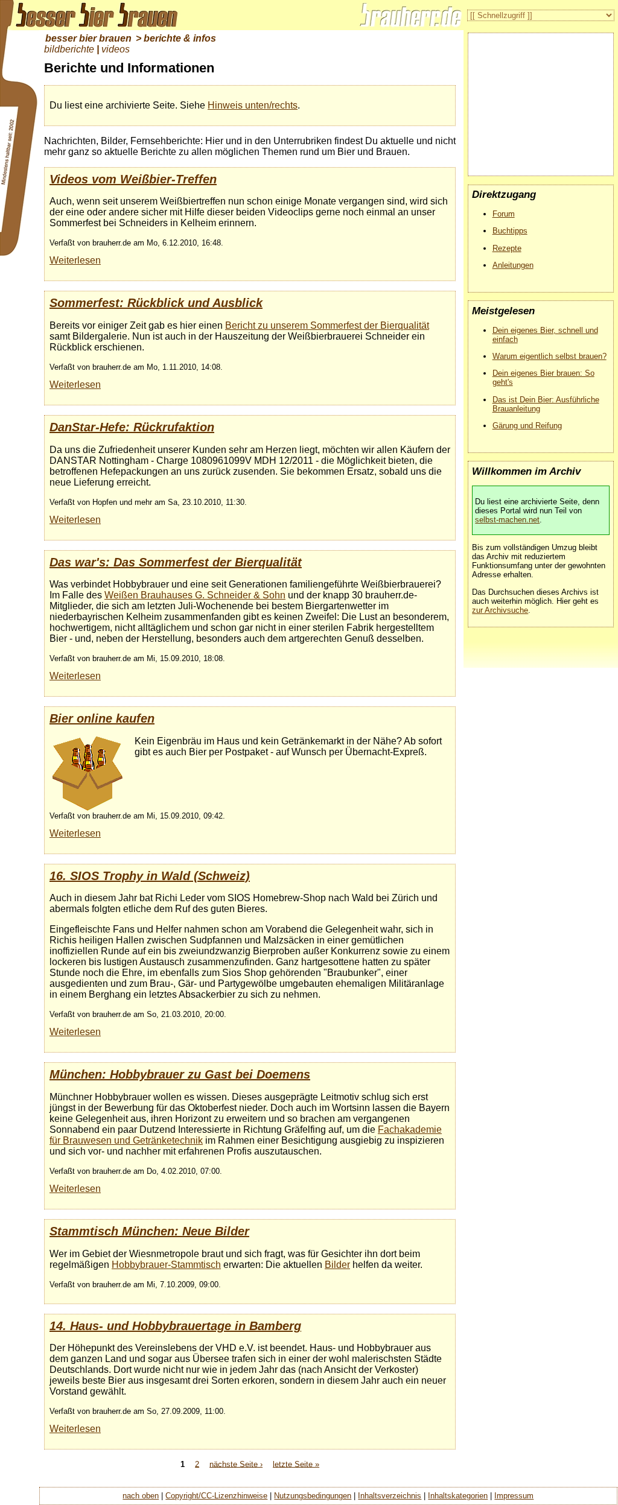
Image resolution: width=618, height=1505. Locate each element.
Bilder (337, 1264)
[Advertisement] (540, 99)
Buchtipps (509, 230)
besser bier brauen (88, 38)
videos (115, 49)
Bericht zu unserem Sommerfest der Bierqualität (327, 325)
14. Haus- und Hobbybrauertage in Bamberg (175, 1325)
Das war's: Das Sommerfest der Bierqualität (175, 562)
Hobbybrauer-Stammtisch (166, 1264)
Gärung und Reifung (527, 425)
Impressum (514, 1495)
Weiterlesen (75, 260)
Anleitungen (513, 265)
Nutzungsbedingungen (312, 1495)
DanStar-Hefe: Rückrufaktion (131, 427)
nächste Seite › (236, 1463)
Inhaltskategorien (458, 1495)
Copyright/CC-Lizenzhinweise (216, 1495)
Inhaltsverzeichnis (389, 1495)
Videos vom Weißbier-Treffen (133, 179)
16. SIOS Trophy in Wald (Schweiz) (149, 875)
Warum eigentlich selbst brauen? (549, 356)
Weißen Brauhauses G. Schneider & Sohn (194, 595)
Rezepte (506, 248)
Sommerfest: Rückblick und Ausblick (156, 302)
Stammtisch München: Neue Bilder (149, 1231)
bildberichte (69, 49)
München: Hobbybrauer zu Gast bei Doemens (179, 1074)
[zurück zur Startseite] (90, 15)
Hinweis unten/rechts (253, 105)
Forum (503, 213)
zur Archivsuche (500, 610)
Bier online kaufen (101, 718)
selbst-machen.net (507, 519)
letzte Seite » (296, 1463)
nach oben (141, 1495)
